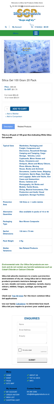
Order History (13, 394)
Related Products (24, 126)
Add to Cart (20, 108)
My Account (16, 27)
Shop (8, 378)
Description (8, 126)
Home (8, 375)
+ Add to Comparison (13, 116)
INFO (31, 380)
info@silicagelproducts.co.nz (33, 6)
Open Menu (36, 33)
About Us (34, 375)
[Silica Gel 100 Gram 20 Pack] (27, 56)
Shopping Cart (13, 400)
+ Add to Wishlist (11, 113)
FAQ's (8, 380)
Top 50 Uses (35, 378)
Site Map (10, 383)
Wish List (10, 397)
